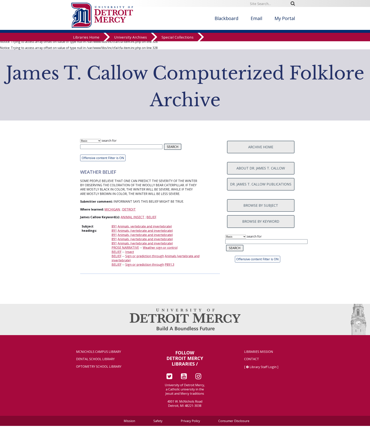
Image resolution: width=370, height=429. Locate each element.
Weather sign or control (160, 247)
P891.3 (169, 264)
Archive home (260, 147)
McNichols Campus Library (98, 352)
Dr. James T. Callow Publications (260, 184)
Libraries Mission (258, 352)
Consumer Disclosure (233, 421)
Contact (251, 359)
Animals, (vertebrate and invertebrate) (145, 230)
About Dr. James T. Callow (260, 168)
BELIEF (151, 217)
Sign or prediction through (144, 256)
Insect (129, 252)
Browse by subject (260, 205)
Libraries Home (86, 37)
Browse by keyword (260, 221)
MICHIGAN (112, 209)
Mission (129, 421)
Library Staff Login (263, 367)
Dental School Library (95, 359)
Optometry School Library (98, 366)
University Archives (130, 37)
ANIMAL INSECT (132, 217)
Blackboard (226, 18)
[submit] (294, 3)
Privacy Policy (190, 421)
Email (256, 18)
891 (114, 226)
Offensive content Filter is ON (103, 158)
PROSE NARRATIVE (125, 247)
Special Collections (177, 37)
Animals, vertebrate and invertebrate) (145, 226)
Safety (157, 421)
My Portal (285, 18)
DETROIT (129, 209)
